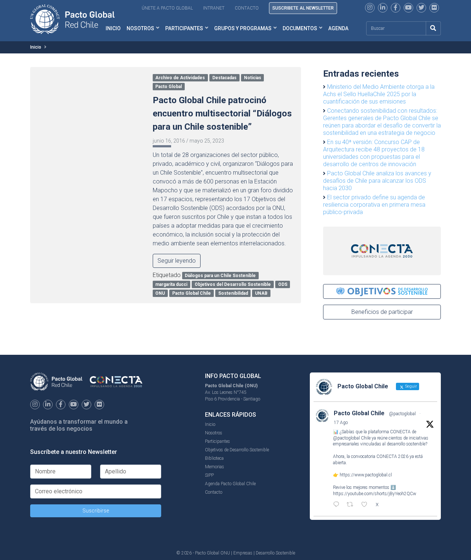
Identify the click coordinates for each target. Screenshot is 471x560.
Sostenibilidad (233, 293)
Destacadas (224, 77)
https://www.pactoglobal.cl (366, 474)
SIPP (209, 475)
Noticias (252, 77)
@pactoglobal (402, 413)
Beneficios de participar (382, 311)
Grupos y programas (243, 28)
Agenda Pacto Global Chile (230, 483)
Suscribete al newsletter (303, 8)
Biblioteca (214, 458)
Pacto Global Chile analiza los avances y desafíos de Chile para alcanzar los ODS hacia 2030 (377, 181)
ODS (282, 284)
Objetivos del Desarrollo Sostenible (233, 284)
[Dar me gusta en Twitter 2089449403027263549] (366, 505)
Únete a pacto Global (167, 8)
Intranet (213, 8)
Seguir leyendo (176, 260)
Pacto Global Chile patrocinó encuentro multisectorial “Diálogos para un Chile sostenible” (222, 113)
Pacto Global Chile (191, 293)
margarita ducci (171, 284)
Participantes (184, 28)
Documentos (300, 28)
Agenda (338, 28)
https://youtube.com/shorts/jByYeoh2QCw (374, 493)
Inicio (35, 47)
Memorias (214, 466)
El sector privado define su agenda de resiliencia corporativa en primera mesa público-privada (374, 205)
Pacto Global (168, 86)
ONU (160, 293)
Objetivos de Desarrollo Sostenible (237, 449)
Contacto (247, 8)
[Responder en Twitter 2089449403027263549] (338, 505)
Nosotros (140, 28)
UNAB (261, 293)
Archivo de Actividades (180, 77)
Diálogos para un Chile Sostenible (220, 275)
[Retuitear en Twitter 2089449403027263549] (352, 505)
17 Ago (341, 422)
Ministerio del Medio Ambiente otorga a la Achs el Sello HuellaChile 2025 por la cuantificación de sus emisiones (379, 94)
